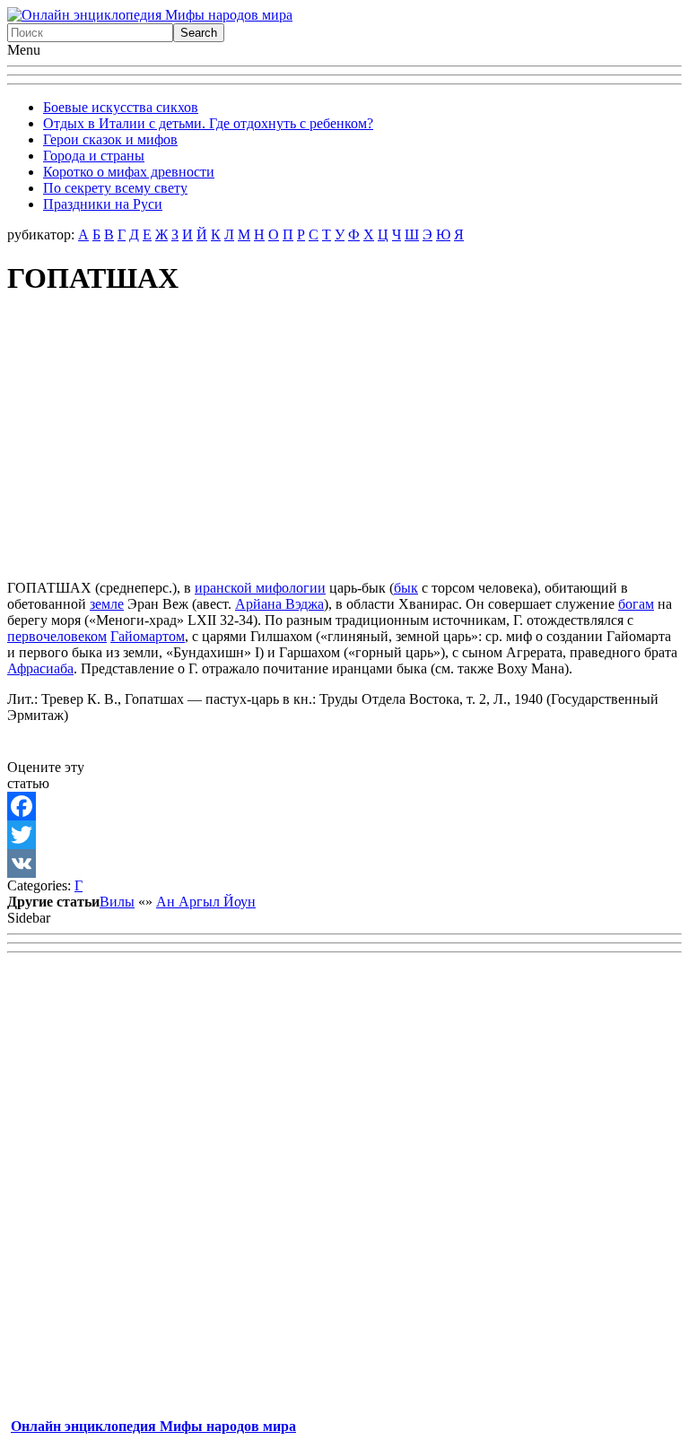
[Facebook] (344, 806)
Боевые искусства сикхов (120, 107)
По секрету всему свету (115, 187)
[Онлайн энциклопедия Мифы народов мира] (149, 14)
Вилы (117, 901)
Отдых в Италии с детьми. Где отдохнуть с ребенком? (208, 123)
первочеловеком (57, 636)
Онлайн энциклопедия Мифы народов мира (153, 1426)
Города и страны (93, 155)
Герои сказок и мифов (110, 139)
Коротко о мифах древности (128, 171)
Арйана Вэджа (279, 604)
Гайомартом (147, 636)
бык (406, 587)
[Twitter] (344, 834)
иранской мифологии (260, 587)
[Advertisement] (344, 440)
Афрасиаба (40, 668)
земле (107, 604)
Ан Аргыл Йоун (206, 901)
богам (636, 604)
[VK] (344, 863)
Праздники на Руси (102, 204)
